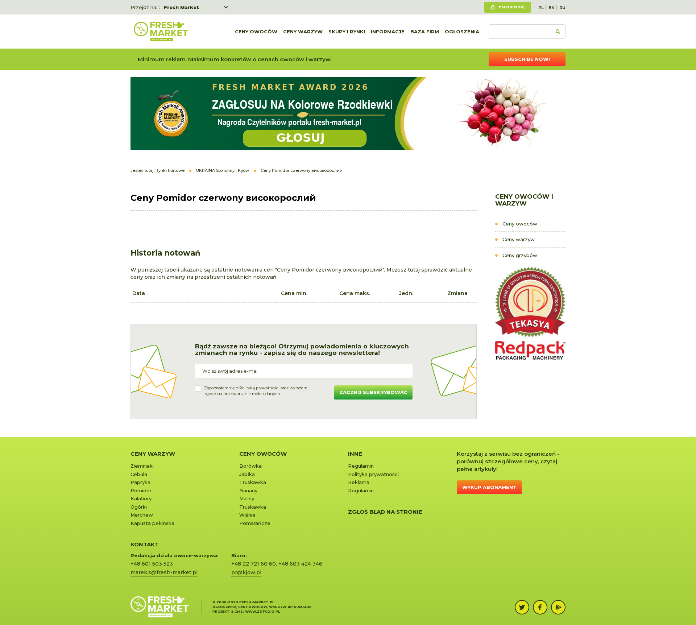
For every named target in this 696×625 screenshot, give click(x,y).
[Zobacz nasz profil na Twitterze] (522, 607)
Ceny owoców (256, 31)
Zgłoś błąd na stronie (385, 511)
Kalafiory (141, 498)
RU (562, 7)
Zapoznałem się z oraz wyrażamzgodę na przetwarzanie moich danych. (255, 390)
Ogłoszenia (462, 31)
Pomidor (141, 490)
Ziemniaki (142, 466)
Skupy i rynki (346, 31)
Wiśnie (247, 515)
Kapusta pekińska (152, 523)
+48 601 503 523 (151, 563)
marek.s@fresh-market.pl (164, 572)
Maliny (246, 498)
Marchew (141, 515)
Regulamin (361, 466)
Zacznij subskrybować (373, 392)
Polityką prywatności (259, 387)
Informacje (388, 31)
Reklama (358, 482)
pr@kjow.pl (246, 572)
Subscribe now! (527, 59)
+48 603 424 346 (300, 563)
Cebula (138, 474)
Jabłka (247, 474)
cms (239, 611)
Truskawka (252, 482)
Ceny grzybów (519, 255)
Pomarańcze (254, 523)
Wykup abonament (489, 487)
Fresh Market (181, 7)
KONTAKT (144, 544)
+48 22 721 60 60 (253, 563)
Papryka (140, 482)
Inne (355, 453)
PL (541, 7)
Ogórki (138, 507)
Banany (248, 490)
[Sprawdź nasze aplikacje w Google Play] (558, 607)
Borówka (250, 466)
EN (551, 7)
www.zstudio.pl (262, 611)
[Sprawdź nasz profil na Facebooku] (540, 607)
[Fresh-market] (160, 31)
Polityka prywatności (373, 474)
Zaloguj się (511, 7)
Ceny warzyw (303, 31)
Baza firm (424, 31)
